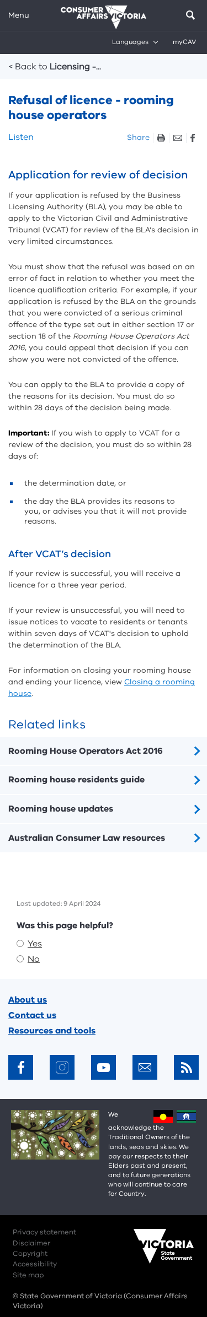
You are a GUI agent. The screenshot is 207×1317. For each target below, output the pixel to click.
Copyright (30, 1254)
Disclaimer (31, 1243)
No (34, 959)
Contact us (32, 1015)
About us (27, 1000)
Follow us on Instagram (62, 1067)
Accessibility (35, 1264)
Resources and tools (51, 1031)
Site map (28, 1275)
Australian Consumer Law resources (86, 838)
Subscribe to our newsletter (144, 1067)
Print (161, 138)
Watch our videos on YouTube (103, 1067)
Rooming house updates (60, 809)
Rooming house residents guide (76, 780)
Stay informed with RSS (186, 1067)
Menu (18, 15)
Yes (35, 944)
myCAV (184, 41)
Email (177, 138)
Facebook (192, 138)
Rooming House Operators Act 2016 (85, 751)
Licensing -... (55, 67)
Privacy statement (44, 1232)
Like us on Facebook (20, 1067)
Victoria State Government (153, 1253)
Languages (130, 41)
